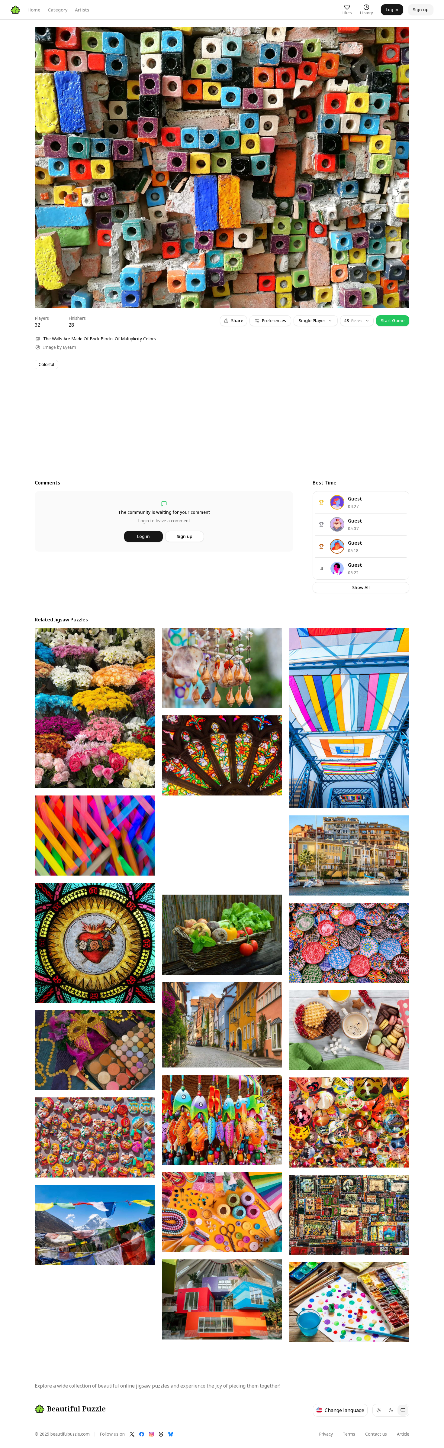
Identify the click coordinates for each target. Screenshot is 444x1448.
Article (403, 1434)
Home (33, 10)
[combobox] (357, 320)
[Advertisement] (216, 418)
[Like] (45, 37)
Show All (361, 587)
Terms (349, 1434)
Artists (82, 10)
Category (58, 10)
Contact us (376, 1434)
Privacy (326, 1434)
